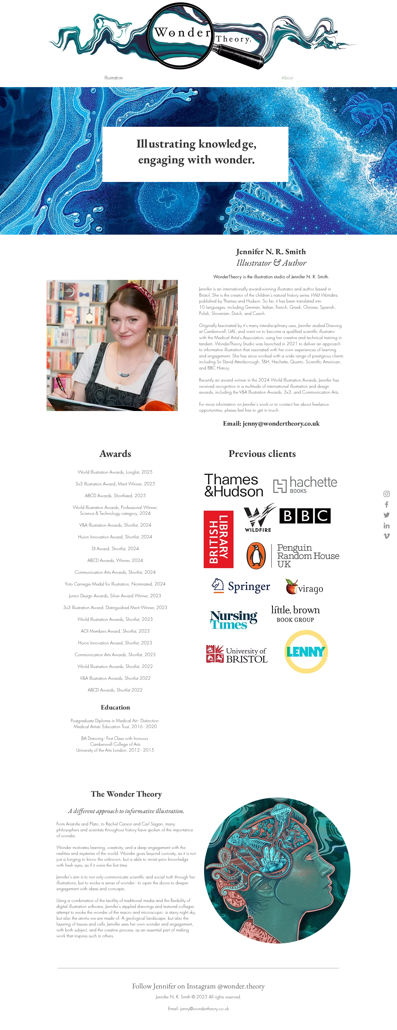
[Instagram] (386, 494)
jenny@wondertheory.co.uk (281, 423)
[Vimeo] (386, 536)
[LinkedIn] (386, 525)
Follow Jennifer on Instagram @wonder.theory (198, 986)
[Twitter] (386, 515)
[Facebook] (386, 504)
